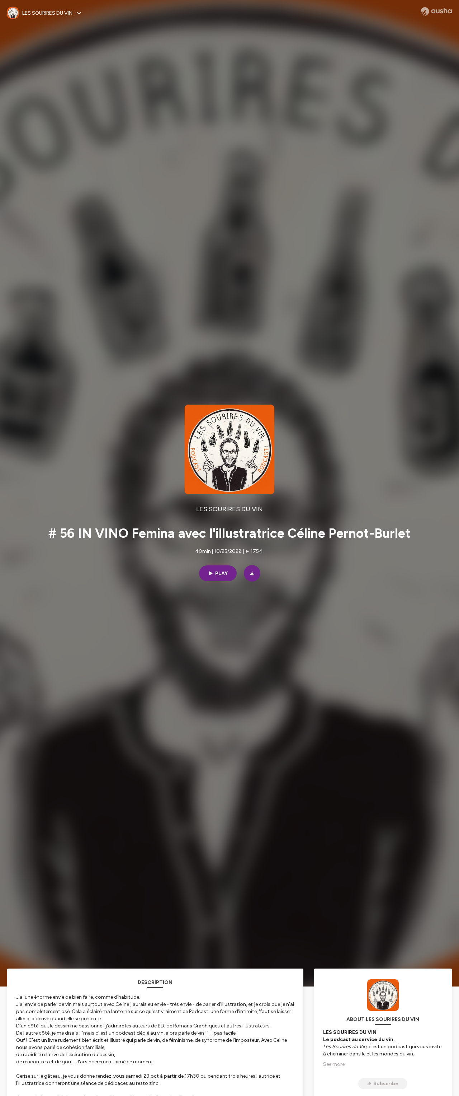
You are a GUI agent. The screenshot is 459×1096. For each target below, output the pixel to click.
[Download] (252, 573)
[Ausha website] (436, 11)
